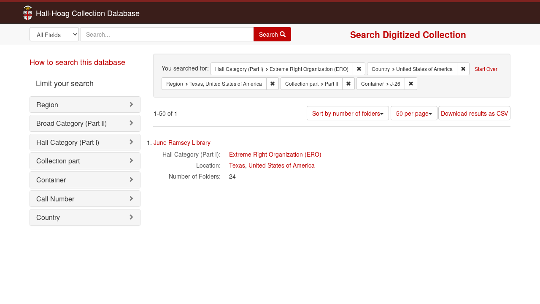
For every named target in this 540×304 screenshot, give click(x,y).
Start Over (486, 68)
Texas (237, 165)
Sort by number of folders (346, 113)
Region (47, 104)
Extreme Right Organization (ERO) (275, 154)
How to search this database (77, 61)
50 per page (412, 113)
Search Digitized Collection (408, 34)
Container (51, 180)
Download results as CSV (474, 113)
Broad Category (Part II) (71, 123)
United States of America (281, 165)
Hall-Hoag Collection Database (61, 12)
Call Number (55, 199)
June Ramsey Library (182, 142)
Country (48, 217)
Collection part (58, 161)
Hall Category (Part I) (67, 142)
